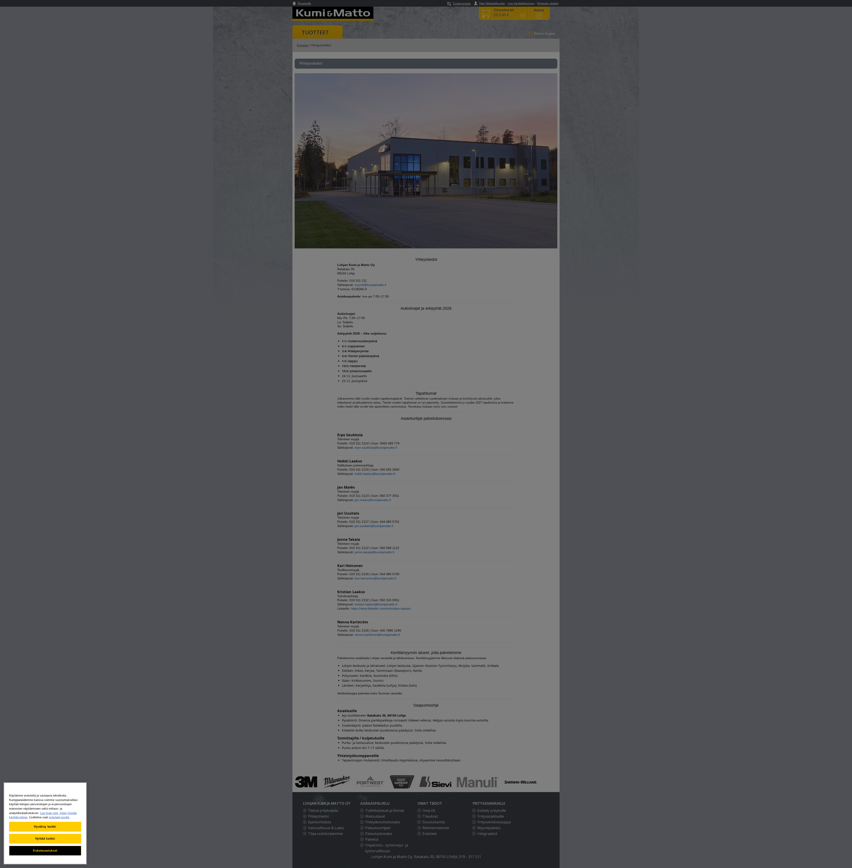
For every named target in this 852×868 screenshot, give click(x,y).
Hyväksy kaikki (45, 826)
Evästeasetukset (45, 850)
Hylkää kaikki (45, 838)
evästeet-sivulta (59, 817)
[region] (45, 823)
